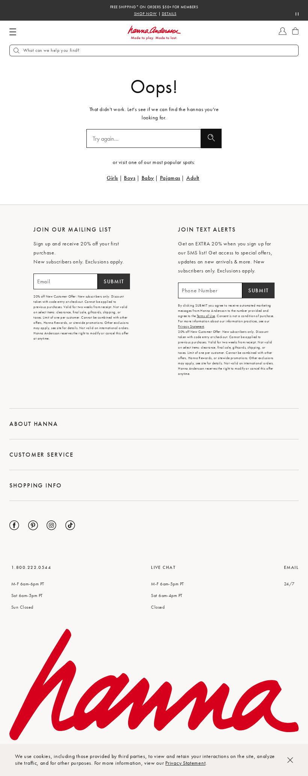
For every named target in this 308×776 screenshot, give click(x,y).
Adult (192, 178)
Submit (114, 281)
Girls (112, 178)
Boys (129, 178)
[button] (154, 50)
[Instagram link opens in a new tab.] (51, 525)
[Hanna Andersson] (154, 33)
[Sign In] (283, 34)
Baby (148, 178)
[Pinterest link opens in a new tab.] (33, 525)
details (169, 14)
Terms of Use (206, 316)
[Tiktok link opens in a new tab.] (70, 525)
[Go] (211, 138)
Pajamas (170, 178)
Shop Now (145, 14)
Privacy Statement (185, 762)
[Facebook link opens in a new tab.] (14, 525)
